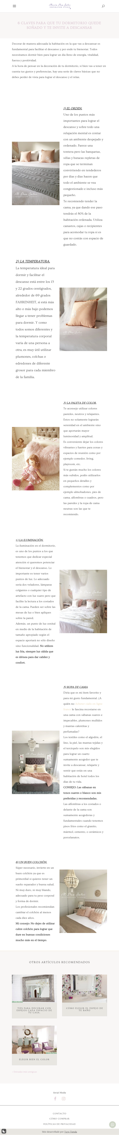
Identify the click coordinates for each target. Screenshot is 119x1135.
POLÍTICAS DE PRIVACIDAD (59, 1124)
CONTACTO (59, 1113)
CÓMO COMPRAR (59, 1119)
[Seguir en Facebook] (55, 1098)
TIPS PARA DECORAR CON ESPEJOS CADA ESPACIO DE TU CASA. (34, 1010)
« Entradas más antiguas (24, 1071)
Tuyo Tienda (70, 1132)
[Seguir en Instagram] (63, 1098)
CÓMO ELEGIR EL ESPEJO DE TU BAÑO (84, 1009)
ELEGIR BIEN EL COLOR (34, 1059)
